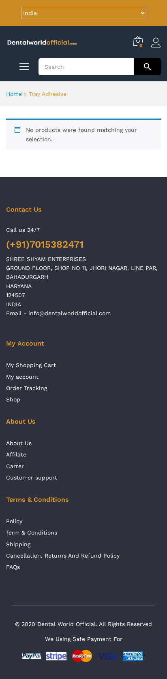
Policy (14, 521)
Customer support (31, 477)
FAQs (13, 567)
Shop (13, 399)
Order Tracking (26, 388)
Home (14, 94)
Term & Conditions (31, 532)
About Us (19, 443)
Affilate (16, 454)
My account (22, 376)
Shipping (18, 544)
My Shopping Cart (31, 365)
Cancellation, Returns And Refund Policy (63, 555)
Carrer (15, 466)
